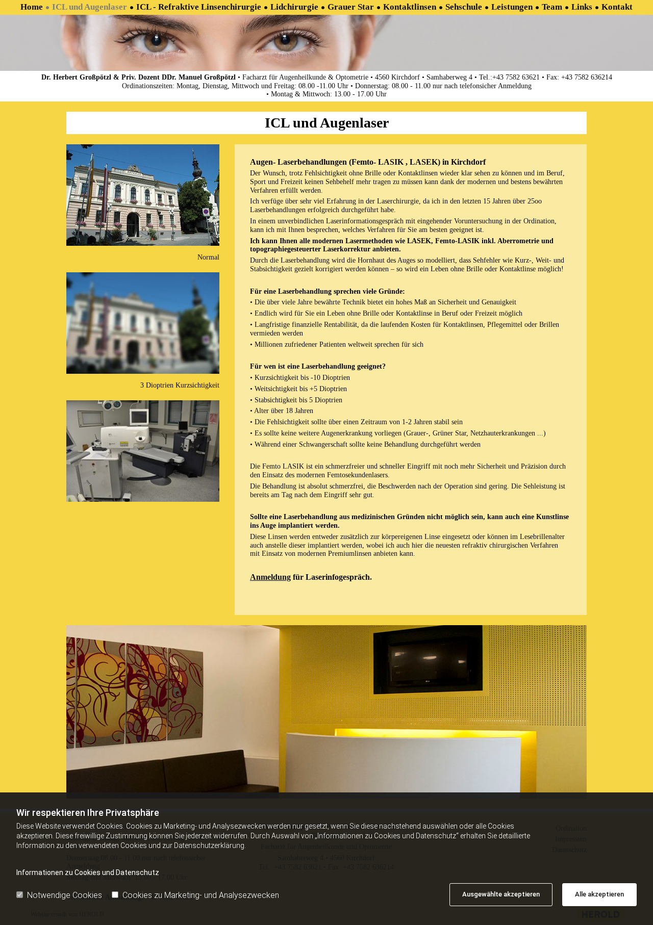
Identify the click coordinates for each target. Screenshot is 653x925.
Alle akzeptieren (599, 894)
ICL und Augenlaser (89, 7)
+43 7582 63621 (516, 77)
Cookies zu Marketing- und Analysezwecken (200, 895)
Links (581, 7)
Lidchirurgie (294, 7)
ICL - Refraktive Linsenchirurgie (198, 7)
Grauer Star (351, 7)
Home (31, 7)
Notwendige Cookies (64, 895)
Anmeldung (270, 577)
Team (552, 7)
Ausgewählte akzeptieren (501, 894)
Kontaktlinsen (409, 7)
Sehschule (463, 7)
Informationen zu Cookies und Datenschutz (87, 872)
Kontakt (617, 7)
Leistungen (512, 7)
